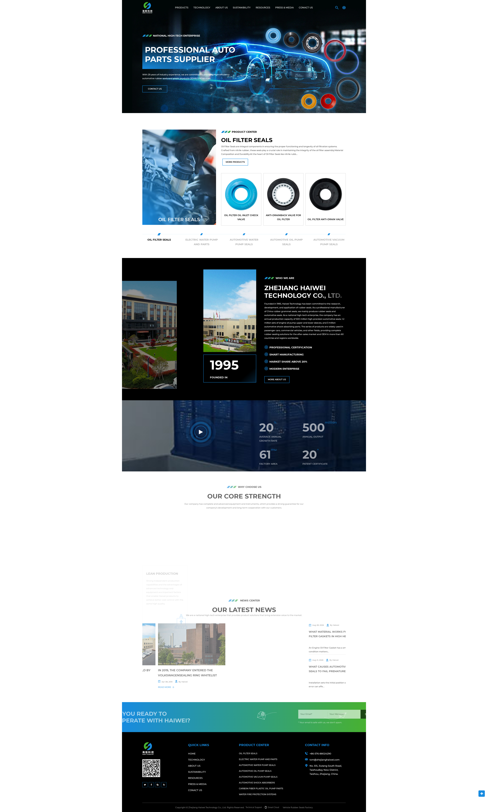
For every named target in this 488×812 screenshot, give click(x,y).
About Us (221, 7)
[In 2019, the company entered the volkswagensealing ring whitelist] (246, 644)
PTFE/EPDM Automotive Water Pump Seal (241, 217)
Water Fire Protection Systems (257, 794)
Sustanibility (242, 7)
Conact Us (306, 7)
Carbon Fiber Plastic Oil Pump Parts (261, 788)
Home (192, 753)
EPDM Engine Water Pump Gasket (325, 217)
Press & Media (284, 7)
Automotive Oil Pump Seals (255, 771)
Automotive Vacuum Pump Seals (258, 777)
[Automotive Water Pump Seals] (179, 177)
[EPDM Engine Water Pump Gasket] (326, 199)
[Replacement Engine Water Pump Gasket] (283, 199)
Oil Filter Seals (248, 753)
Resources (263, 7)
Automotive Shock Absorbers (257, 783)
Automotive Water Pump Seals (179, 216)
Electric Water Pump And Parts (258, 759)
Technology (201, 7)
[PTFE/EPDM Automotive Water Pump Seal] (241, 199)
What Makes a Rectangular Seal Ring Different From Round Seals (313, 687)
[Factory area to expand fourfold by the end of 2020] (176, 644)
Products (181, 7)
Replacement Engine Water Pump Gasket (283, 217)
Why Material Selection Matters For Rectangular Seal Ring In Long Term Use (313, 654)
